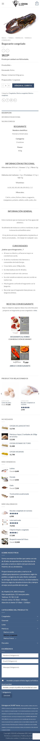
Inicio (4, 38)
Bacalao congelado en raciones (28, 403)
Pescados (5, 643)
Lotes (4, 625)
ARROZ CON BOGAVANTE (20, 366)
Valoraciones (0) (8, 121)
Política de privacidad (28, 736)
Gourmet (5, 620)
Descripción (6, 113)
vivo (35, 310)
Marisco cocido (9, 632)
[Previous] (1, 398)
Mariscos (19, 38)
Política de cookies (12, 738)
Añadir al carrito (23, 85)
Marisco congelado (22, 93)
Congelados (12, 93)
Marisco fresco (9, 638)
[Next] (38, 398)
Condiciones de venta (27, 738)
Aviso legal (25, 680)
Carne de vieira (6, 402)
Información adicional (11, 117)
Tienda (10, 38)
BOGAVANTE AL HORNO (20, 337)
